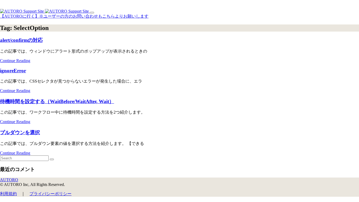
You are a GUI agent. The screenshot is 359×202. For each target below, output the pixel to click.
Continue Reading (15, 60)
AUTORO (9, 180)
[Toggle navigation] (92, 12)
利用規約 (8, 193)
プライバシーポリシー (50, 193)
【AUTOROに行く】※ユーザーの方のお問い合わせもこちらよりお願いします (74, 16)
